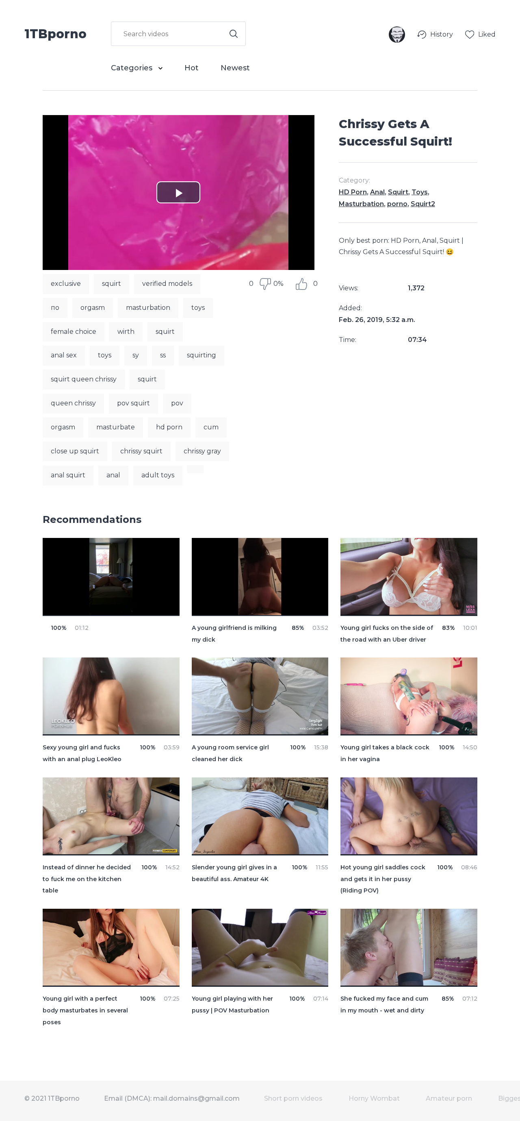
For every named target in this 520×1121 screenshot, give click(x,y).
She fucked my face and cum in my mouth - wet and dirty (384, 1004)
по (55, 307)
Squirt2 (423, 204)
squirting (201, 355)
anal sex (64, 355)
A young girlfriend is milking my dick (234, 633)
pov (177, 403)
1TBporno (55, 33)
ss (163, 355)
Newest (235, 67)
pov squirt (133, 403)
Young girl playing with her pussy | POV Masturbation (232, 1004)
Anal (377, 192)
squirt (111, 283)
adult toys (157, 475)
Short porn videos (293, 1098)
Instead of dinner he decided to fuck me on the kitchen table (87, 879)
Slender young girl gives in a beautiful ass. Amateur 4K (234, 873)
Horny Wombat (374, 1098)
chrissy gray (202, 451)
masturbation (148, 307)
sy (135, 355)
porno (397, 204)
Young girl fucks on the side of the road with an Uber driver (386, 633)
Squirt (398, 192)
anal (113, 475)
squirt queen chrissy (84, 379)
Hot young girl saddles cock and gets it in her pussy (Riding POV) (382, 879)
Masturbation (361, 204)
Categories (132, 67)
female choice (73, 331)
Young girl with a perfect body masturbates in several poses (85, 1010)
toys (198, 307)
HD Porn (353, 192)
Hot (191, 67)
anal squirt (68, 475)
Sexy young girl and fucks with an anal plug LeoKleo (82, 753)
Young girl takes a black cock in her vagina (384, 753)
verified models (167, 283)
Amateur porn (449, 1098)
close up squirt (75, 451)
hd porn (169, 427)
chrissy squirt (141, 451)
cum (211, 427)
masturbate (115, 427)
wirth (125, 331)
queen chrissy (73, 403)
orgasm (92, 307)
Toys (420, 192)
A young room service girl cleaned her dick (230, 753)
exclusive (66, 283)
